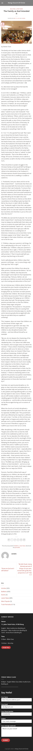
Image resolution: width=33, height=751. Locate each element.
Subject (3, 718)
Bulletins (12, 9)
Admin (23, 18)
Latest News (19, 9)
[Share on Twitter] (15, 539)
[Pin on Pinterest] (21, 539)
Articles (3, 588)
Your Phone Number (7, 711)
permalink (17, 547)
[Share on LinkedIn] (24, 539)
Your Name (4, 697)
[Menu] (2, 3)
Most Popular (5, 601)
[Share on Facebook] (11, 539)
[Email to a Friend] (18, 539)
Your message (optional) (8, 726)
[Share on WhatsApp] (8, 539)
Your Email (4, 704)
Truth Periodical (6, 604)
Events (3, 595)
